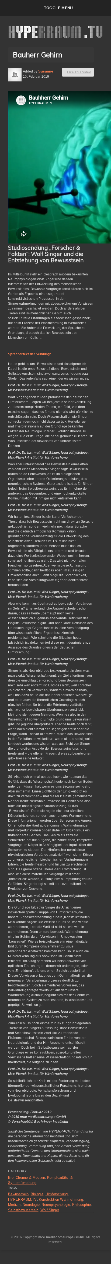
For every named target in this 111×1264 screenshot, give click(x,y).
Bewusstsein (18, 1194)
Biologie (37, 1194)
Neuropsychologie (55, 1205)
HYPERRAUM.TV (22, 1199)
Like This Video (79, 72)
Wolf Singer (49, 1210)
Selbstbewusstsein (23, 1210)
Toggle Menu (58, 8)
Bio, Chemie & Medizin (26, 1178)
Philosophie (81, 1205)
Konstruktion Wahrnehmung (61, 1199)
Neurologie (31, 1205)
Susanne (45, 71)
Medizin (14, 1205)
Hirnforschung (57, 1194)
